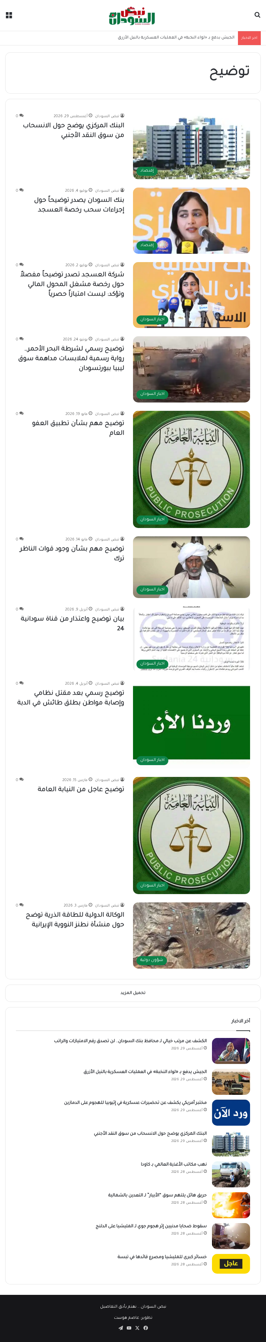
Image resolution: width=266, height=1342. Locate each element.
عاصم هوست (126, 1318)
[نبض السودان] (133, 15)
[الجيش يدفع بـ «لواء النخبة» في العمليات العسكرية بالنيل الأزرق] (231, 1082)
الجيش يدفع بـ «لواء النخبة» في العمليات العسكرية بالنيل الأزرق (145, 1072)
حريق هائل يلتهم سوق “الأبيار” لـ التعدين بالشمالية (157, 1195)
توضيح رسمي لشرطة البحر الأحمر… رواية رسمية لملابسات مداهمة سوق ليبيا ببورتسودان (71, 359)
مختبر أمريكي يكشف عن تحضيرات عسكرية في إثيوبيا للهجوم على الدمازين (135, 1103)
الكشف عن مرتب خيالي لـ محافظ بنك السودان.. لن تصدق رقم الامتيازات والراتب (130, 1041)
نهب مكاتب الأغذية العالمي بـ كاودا (174, 1164)
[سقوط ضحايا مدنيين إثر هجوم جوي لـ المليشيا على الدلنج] (231, 1236)
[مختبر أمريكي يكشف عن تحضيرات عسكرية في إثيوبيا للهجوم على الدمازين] (231, 1113)
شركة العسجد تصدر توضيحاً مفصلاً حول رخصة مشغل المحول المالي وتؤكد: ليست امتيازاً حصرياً (72, 285)
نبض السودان (107, 116)
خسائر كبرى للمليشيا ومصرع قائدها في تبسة (162, 1257)
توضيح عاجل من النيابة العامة (81, 790)
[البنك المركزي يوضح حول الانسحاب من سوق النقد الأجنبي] (231, 1144)
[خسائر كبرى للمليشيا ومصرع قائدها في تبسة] (231, 1264)
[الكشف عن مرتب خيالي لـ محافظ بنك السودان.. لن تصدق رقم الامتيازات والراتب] (231, 1051)
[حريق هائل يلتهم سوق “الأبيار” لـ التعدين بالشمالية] (231, 1205)
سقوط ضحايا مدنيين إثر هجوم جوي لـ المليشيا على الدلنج (151, 1226)
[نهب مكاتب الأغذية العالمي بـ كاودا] (231, 1174)
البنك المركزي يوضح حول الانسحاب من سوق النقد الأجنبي (150, 1134)
